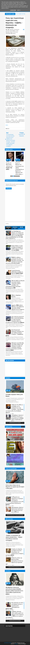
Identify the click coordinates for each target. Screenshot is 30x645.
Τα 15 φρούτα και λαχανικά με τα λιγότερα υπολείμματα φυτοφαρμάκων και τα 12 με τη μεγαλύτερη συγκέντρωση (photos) (14, 500)
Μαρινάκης (8, 32)
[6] (16, 176)
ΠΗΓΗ (7, 125)
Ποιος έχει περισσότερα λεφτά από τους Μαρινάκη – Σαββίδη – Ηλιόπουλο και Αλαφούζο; (15, 23)
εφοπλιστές (8, 30)
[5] (15, 176)
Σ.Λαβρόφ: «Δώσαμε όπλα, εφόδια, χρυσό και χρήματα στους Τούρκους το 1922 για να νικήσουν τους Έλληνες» (15, 614)
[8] (19, 176)
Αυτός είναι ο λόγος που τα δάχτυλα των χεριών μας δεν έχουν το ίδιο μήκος (15, 486)
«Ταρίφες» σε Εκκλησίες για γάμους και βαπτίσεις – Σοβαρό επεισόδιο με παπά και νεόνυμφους (14, 538)
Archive (21, 227)
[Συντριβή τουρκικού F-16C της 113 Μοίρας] (15, 386)
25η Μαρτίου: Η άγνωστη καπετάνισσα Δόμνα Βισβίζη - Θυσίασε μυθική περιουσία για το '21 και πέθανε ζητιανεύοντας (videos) (14, 591)
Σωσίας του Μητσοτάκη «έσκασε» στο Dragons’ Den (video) (9, 166)
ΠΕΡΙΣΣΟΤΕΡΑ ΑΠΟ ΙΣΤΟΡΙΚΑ (15, 620)
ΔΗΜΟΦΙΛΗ (8, 227)
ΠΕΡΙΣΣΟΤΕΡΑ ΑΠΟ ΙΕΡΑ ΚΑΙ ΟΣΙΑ (15, 567)
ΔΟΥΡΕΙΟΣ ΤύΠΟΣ (7, 642)
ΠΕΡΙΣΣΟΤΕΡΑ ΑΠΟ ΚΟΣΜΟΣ (15, 422)
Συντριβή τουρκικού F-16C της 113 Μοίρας (14, 395)
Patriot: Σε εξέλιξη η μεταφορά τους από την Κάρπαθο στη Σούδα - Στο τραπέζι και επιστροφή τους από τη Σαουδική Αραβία (15, 260)
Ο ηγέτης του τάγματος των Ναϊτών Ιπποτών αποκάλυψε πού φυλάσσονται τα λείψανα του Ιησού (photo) (14, 552)
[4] (14, 176)
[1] (10, 176)
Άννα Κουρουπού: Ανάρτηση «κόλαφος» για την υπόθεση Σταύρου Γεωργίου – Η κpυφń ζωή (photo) (15, 332)
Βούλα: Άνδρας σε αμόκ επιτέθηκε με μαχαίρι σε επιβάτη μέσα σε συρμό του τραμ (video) (17, 248)
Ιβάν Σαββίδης (13, 30)
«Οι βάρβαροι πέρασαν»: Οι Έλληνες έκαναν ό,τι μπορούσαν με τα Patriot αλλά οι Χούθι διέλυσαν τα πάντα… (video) (14, 418)
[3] (13, 176)
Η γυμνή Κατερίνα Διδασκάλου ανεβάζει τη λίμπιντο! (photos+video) (17, 272)
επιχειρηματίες (16, 29)
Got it (18, 10)
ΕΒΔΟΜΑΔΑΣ (15, 227)
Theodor (16, 643)
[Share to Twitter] (11, 152)
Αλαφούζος (11, 29)
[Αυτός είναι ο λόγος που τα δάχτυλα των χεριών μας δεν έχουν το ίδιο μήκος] (15, 477)
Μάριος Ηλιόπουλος (14, 32)
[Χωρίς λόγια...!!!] (15, 434)
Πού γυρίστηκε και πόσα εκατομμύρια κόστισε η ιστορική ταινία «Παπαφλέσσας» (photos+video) (14, 605)
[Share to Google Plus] (13, 152)
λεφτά (17, 30)
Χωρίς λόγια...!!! (10, 437)
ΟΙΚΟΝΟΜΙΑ (8, 33)
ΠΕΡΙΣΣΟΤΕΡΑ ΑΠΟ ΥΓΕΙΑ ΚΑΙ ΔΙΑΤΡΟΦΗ (15, 515)
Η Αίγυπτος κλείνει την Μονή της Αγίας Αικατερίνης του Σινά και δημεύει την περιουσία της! (14, 561)
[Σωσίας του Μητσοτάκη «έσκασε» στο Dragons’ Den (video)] (10, 156)
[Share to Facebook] (10, 152)
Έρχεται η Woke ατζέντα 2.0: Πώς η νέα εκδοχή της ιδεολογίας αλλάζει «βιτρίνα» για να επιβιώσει (17, 307)
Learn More (13, 10)
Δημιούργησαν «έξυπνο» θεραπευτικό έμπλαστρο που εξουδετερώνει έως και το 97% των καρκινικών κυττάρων (14, 510)
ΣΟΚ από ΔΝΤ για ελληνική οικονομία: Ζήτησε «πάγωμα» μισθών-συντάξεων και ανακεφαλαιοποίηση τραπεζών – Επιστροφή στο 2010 (15, 284)
